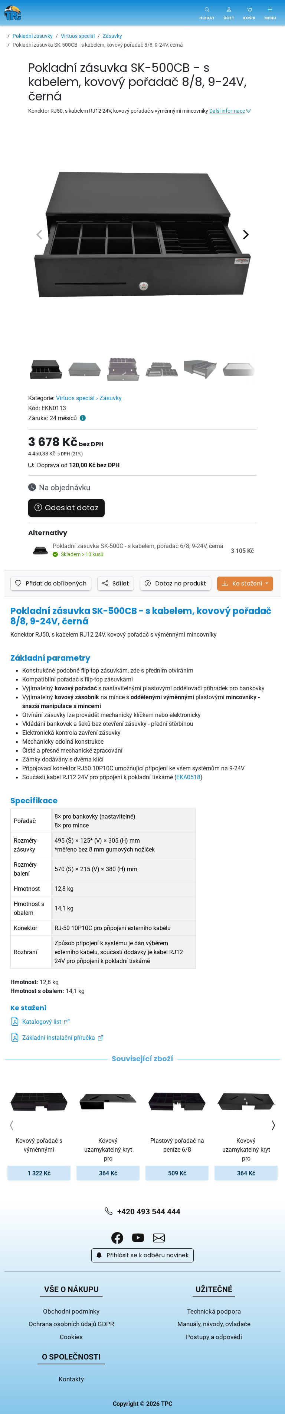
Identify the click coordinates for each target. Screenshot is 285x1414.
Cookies (71, 1337)
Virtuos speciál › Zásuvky (89, 398)
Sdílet (120, 584)
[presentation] (11, 1125)
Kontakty (71, 1379)
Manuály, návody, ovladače (213, 1324)
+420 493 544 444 (147, 1211)
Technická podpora (214, 1311)
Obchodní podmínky (71, 1311)
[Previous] (40, 234)
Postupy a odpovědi (214, 1337)
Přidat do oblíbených (55, 584)
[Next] (245, 234)
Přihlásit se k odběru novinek (147, 1255)
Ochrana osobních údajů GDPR (71, 1324)
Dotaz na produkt (180, 584)
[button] (229, 12)
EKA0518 (188, 777)
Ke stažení (247, 584)
